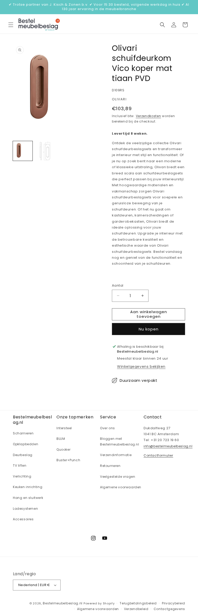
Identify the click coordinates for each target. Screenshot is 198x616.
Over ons (107, 428)
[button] (10, 24)
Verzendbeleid (136, 609)
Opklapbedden (25, 444)
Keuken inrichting (27, 487)
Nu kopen (149, 329)
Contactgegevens (169, 609)
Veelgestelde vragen (117, 476)
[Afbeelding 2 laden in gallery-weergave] (45, 151)
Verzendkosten (148, 116)
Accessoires (23, 519)
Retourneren (110, 466)
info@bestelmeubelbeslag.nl (168, 446)
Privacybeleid (173, 603)
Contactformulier (158, 455)
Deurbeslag (22, 455)
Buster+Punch (68, 460)
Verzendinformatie (115, 455)
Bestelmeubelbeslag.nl (62, 603)
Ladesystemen (25, 508)
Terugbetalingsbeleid (138, 603)
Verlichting (22, 476)
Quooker (63, 449)
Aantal (117, 285)
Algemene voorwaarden (120, 487)
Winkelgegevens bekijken (141, 366)
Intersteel (64, 428)
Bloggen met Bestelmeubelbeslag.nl (119, 441)
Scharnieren (23, 433)
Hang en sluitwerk (28, 498)
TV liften (19, 465)
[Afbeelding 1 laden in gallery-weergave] (22, 151)
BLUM (60, 438)
